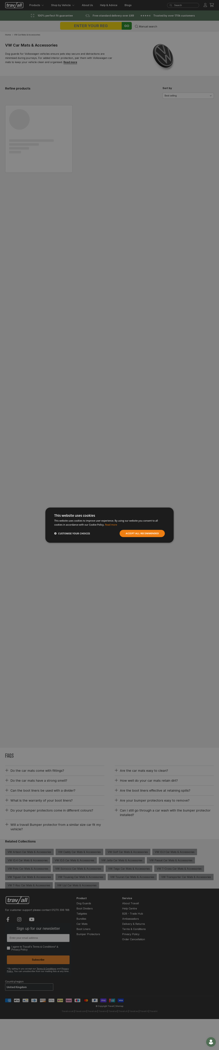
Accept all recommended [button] (142, 533)
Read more (111, 524)
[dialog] (109, 525)
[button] (72, 533)
